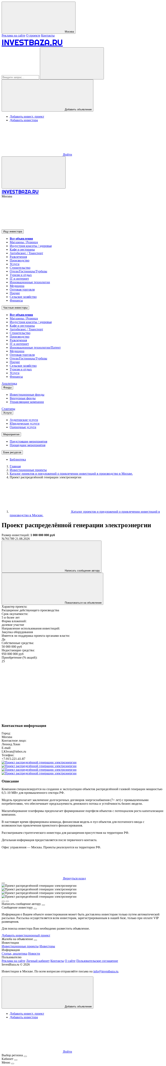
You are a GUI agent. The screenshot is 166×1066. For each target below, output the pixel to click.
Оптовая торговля (22, 289)
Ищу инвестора (12, 231)
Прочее (15, 293)
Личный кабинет (38, 961)
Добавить (78, 1006)
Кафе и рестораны (22, 249)
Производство (19, 260)
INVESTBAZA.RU (32, 42)
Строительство (20, 267)
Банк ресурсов (12, 452)
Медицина (17, 286)
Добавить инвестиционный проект (26, 935)
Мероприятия (11, 434)
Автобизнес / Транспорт (26, 253)
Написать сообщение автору (82, 570)
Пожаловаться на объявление (83, 602)
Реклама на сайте (13, 35)
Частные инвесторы (15, 307)
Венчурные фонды (23, 398)
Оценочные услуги (23, 427)
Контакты (48, 35)
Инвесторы (47, 946)
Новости (34, 953)
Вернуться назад (74, 878)
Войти (67, 154)
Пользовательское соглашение (97, 961)
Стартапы (8, 408)
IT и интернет (19, 278)
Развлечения (18, 256)
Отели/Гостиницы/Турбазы (28, 271)
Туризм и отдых (21, 275)
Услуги (14, 264)
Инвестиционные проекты (20, 946)
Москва (69, 31)
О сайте (70, 961)
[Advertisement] (83, 691)
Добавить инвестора (24, 120)
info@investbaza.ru (105, 971)
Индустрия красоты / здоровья (31, 246)
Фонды (7, 387)
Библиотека (18, 459)
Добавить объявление (78, 109)
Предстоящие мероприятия (28, 441)
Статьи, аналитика (14, 953)
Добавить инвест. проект (27, 116)
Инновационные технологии (30, 282)
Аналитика (9, 383)
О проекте (33, 35)
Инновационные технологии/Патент (35, 347)
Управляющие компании (27, 402)
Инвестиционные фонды (27, 394)
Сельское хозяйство (23, 296)
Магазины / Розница (24, 242)
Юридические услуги (24, 423)
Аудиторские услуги (24, 420)
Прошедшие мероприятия (27, 445)
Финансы (16, 300)
